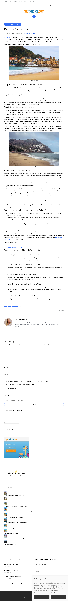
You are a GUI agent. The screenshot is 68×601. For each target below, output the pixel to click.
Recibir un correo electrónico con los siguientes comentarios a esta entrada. (26, 381)
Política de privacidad (25, 595)
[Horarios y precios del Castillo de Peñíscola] (5, 520)
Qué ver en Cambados (10, 501)
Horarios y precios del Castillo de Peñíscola (15, 522)
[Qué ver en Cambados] (5, 498)
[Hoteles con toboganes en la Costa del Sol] (5, 503)
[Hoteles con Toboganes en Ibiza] (5, 525)
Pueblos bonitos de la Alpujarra (12, 576)
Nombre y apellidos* (9, 415)
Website (6, 374)
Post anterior (11, 334)
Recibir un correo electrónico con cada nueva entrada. (20, 384)
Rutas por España (12, 24)
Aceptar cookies (58, 597)
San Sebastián (8, 37)
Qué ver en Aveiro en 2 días (11, 533)
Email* (6, 422)
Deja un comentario (29, 33)
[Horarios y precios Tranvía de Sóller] (5, 514)
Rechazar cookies (42, 597)
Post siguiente (56, 334)
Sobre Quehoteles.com (20, 1)
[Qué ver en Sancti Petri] (5, 541)
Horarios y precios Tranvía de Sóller (13, 517)
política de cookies (54, 593)
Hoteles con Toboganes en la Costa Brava (15, 539)
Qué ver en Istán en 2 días (11, 564)
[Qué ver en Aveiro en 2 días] (5, 530)
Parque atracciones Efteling (11, 570)
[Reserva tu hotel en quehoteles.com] (16, 447)
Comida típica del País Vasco (15, 247)
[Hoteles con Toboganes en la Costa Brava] (5, 536)
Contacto (31, 1)
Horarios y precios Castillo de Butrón (14, 495)
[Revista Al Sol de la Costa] (16, 473)
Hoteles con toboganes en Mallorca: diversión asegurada (19, 512)
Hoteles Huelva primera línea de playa (14, 583)
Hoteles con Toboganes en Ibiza (12, 528)
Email (6, 368)
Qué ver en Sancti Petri (10, 544)
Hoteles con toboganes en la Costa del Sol (15, 506)
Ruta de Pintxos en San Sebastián (16, 245)
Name (6, 361)
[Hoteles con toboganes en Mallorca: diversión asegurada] (5, 509)
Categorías (8, 1)
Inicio (5, 306)
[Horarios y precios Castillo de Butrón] (5, 493)
